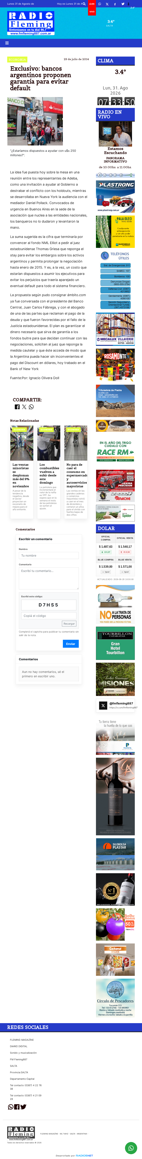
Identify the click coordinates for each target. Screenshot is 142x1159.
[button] (84, 3)
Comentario (25, 564)
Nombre (23, 549)
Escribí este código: (32, 596)
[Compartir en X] (24, 407)
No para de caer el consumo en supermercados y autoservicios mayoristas (76, 475)
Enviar (70, 644)
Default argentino (40, 50)
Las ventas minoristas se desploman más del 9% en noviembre (21, 475)
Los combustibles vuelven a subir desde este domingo (49, 473)
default (110, 50)
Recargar (69, 623)
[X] (107, 3)
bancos (66, 50)
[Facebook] (115, 3)
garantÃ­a (84, 50)
